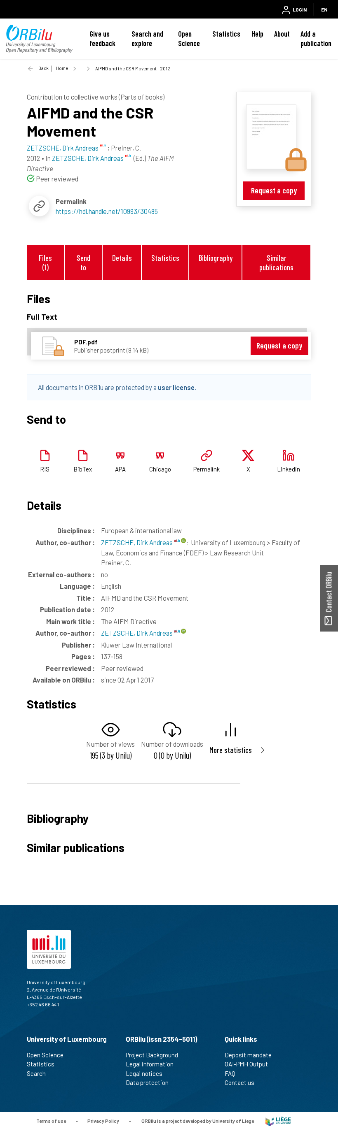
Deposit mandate (248, 1055)
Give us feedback (102, 38)
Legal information (150, 1064)
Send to (83, 262)
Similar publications (276, 262)
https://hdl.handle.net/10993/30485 (107, 211)
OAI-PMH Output (246, 1064)
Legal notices (144, 1073)
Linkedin (288, 469)
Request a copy (274, 190)
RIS (44, 469)
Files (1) (45, 262)
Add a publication (315, 38)
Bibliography (215, 257)
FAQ (230, 1073)
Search (36, 1073)
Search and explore (147, 38)
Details (122, 257)
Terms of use (51, 1121)
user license (176, 387)
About (282, 33)
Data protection (147, 1082)
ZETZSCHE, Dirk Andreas (137, 542)
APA (120, 469)
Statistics (226, 33)
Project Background (152, 1055)
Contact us (239, 1082)
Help (257, 33)
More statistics (230, 750)
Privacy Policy (103, 1121)
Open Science (189, 38)
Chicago (160, 469)
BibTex (82, 469)
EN (324, 9)
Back (43, 68)
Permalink (206, 469)
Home (62, 68)
